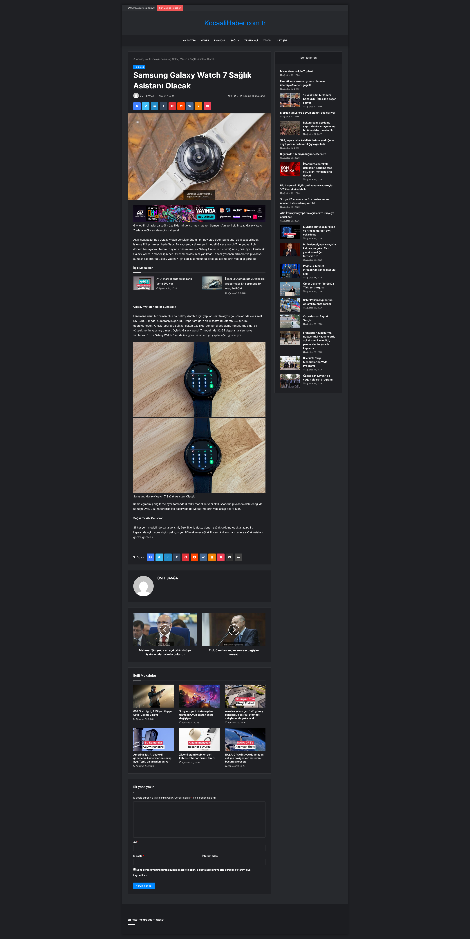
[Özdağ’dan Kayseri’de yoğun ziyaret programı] (290, 381)
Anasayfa (189, 40)
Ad (135, 842)
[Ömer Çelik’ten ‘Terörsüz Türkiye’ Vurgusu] (290, 289)
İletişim (282, 40)
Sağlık (235, 40)
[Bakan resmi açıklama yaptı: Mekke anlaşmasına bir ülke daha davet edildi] (290, 128)
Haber (205, 40)
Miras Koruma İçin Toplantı (297, 71)
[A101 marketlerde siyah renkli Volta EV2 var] (143, 283)
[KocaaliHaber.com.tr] (235, 23)
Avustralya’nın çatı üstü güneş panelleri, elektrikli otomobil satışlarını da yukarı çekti (244, 715)
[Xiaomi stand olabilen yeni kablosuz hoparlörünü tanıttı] (199, 739)
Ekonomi (219, 40)
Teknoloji (251, 40)
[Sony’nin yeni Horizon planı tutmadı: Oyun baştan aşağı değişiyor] (199, 696)
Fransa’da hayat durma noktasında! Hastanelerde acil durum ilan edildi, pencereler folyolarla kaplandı (319, 340)
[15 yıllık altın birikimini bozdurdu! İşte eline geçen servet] (290, 100)
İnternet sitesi (210, 855)
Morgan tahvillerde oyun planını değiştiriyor (307, 112)
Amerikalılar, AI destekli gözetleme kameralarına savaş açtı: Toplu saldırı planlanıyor (152, 758)
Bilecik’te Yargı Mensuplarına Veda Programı (315, 361)
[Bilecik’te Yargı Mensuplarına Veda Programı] (290, 363)
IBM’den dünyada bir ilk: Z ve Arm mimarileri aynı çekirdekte (319, 230)
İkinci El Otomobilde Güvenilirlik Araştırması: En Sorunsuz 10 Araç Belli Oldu (245, 283)
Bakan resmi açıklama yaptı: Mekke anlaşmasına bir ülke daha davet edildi (319, 126)
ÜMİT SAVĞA (147, 95)
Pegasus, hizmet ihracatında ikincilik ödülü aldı (319, 269)
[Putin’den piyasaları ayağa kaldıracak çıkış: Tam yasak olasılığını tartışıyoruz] (290, 249)
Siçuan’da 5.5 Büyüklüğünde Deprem (303, 154)
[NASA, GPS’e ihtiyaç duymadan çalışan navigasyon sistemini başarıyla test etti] (245, 739)
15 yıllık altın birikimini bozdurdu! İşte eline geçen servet (319, 98)
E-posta (138, 855)
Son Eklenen (308, 57)
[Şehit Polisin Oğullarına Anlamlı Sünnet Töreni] (290, 305)
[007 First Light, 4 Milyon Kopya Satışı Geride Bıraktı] (153, 696)
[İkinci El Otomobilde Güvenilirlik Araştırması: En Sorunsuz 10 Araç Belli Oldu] (212, 283)
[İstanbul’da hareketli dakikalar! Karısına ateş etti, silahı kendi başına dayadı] (290, 169)
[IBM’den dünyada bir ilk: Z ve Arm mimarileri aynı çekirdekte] (290, 232)
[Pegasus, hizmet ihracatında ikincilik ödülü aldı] (290, 271)
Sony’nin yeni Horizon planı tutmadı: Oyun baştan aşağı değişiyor (196, 715)
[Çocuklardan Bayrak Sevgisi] (290, 321)
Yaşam (267, 40)
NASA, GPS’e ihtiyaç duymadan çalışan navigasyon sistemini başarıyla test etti (244, 758)
